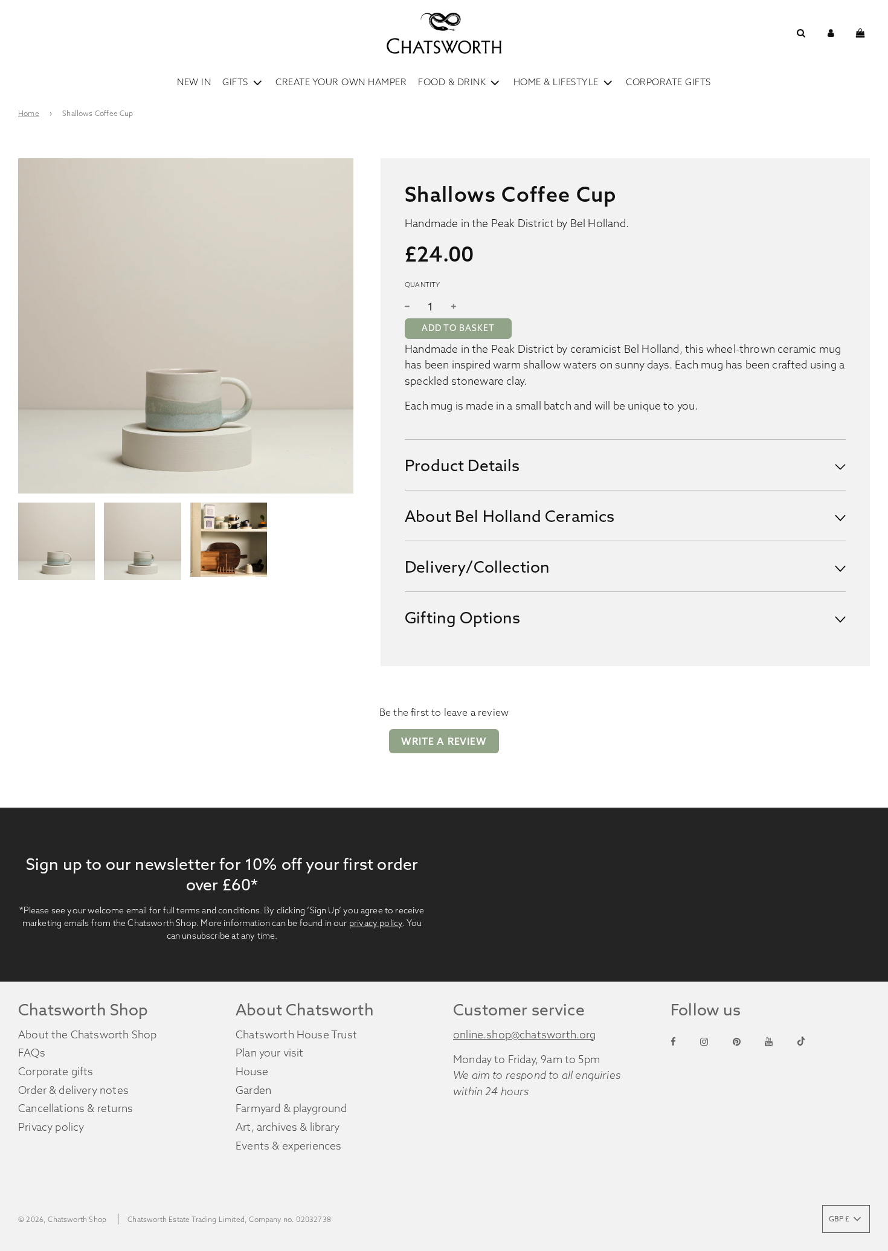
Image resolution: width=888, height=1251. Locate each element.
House (252, 1071)
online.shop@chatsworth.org (524, 1034)
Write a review (443, 741)
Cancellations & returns (75, 1108)
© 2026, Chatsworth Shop (62, 1219)
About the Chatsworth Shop (87, 1034)
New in (194, 82)
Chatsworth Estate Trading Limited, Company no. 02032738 (229, 1219)
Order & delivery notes (73, 1090)
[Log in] (831, 33)
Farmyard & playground (291, 1108)
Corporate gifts (56, 1071)
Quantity (422, 284)
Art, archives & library (287, 1127)
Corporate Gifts (668, 82)
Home (28, 113)
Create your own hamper (341, 82)
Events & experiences (289, 1146)
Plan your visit (270, 1053)
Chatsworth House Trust (296, 1034)
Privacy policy (51, 1127)
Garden (253, 1090)
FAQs (31, 1053)
